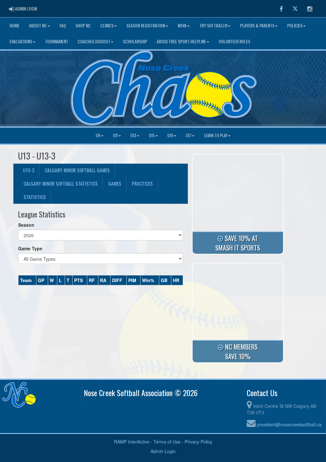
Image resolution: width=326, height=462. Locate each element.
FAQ (63, 25)
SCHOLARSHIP (135, 41)
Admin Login (163, 451)
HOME (14, 25)
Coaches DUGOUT (94, 41)
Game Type (30, 248)
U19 (170, 135)
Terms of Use (167, 441)
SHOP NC (83, 25)
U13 (133, 135)
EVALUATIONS (21, 41)
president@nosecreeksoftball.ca (289, 424)
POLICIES (294, 25)
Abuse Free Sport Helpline (181, 41)
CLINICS (107, 25)
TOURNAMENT (56, 41)
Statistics (35, 196)
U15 (152, 135)
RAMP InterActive (131, 441)
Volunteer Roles (234, 41)
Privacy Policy (198, 441)
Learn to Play (215, 135)
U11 (115, 135)
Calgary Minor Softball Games (77, 170)
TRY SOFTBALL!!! (213, 25)
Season (26, 225)
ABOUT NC (38, 25)
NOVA (182, 25)
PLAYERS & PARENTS (257, 25)
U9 (98, 135)
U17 (188, 135)
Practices (142, 183)
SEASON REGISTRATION (145, 25)
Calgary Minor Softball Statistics (61, 183)
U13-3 (28, 170)
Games (114, 183)
